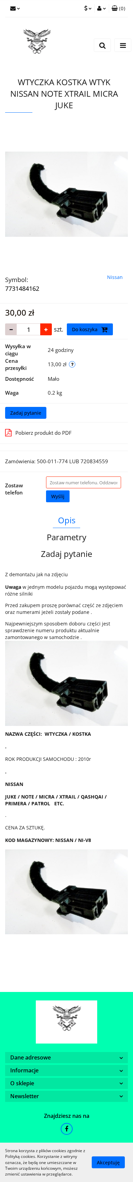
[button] (118, 8)
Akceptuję (108, 1162)
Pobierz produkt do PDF (43, 432)
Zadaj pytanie (25, 413)
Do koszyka (85, 329)
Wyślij (57, 496)
